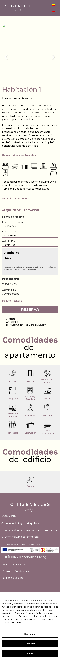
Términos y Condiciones (15, 571)
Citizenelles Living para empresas (20, 536)
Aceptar (30, 653)
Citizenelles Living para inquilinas (20, 523)
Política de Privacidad (14, 564)
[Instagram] (4, 586)
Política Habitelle (12, 300)
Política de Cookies (12, 578)
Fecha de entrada (12, 222)
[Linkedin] (11, 586)
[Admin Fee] (30, 245)
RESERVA (30, 309)
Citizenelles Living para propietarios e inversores (29, 530)
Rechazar (30, 643)
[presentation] (6, 56)
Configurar (30, 634)
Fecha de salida (11, 231)
